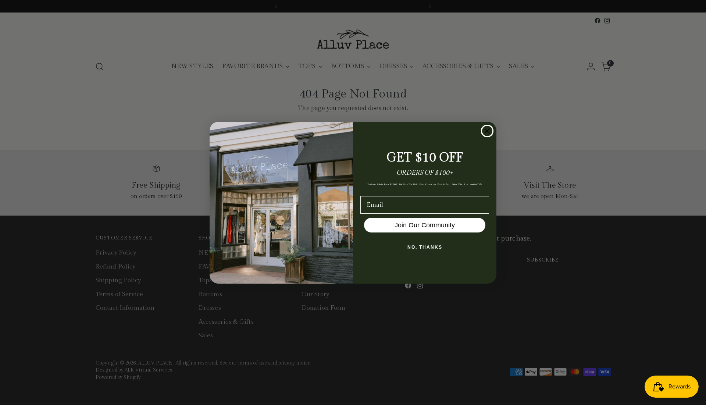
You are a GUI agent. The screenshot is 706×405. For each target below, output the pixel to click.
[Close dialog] (487, 130)
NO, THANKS (424, 247)
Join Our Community (425, 225)
